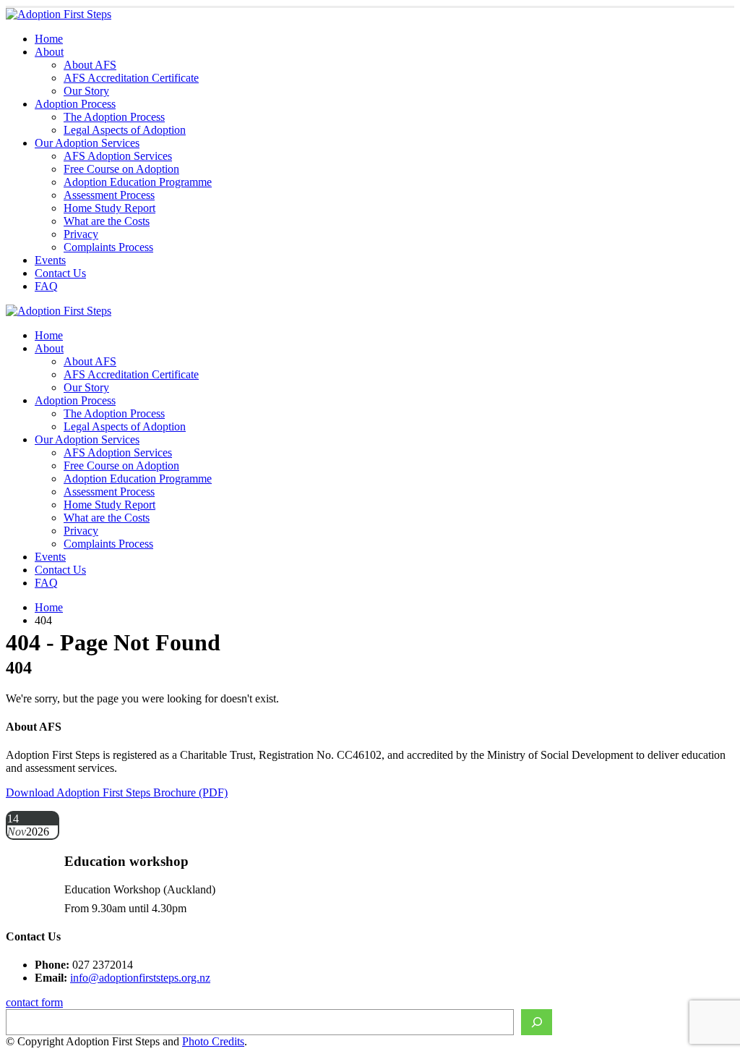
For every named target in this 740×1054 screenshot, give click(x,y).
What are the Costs (107, 221)
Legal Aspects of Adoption (125, 130)
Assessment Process (109, 195)
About (49, 52)
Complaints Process (108, 247)
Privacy (81, 234)
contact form (34, 1002)
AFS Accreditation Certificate (131, 78)
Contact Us (60, 273)
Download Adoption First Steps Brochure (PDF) (117, 792)
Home (49, 39)
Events (50, 260)
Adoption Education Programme (138, 182)
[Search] (536, 1022)
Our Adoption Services (87, 143)
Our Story (86, 91)
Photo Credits (213, 1041)
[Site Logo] (58, 14)
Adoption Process (75, 104)
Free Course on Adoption (121, 169)
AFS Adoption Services (118, 156)
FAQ (46, 286)
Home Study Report (109, 208)
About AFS (90, 65)
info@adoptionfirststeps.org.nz (140, 978)
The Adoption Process (114, 117)
